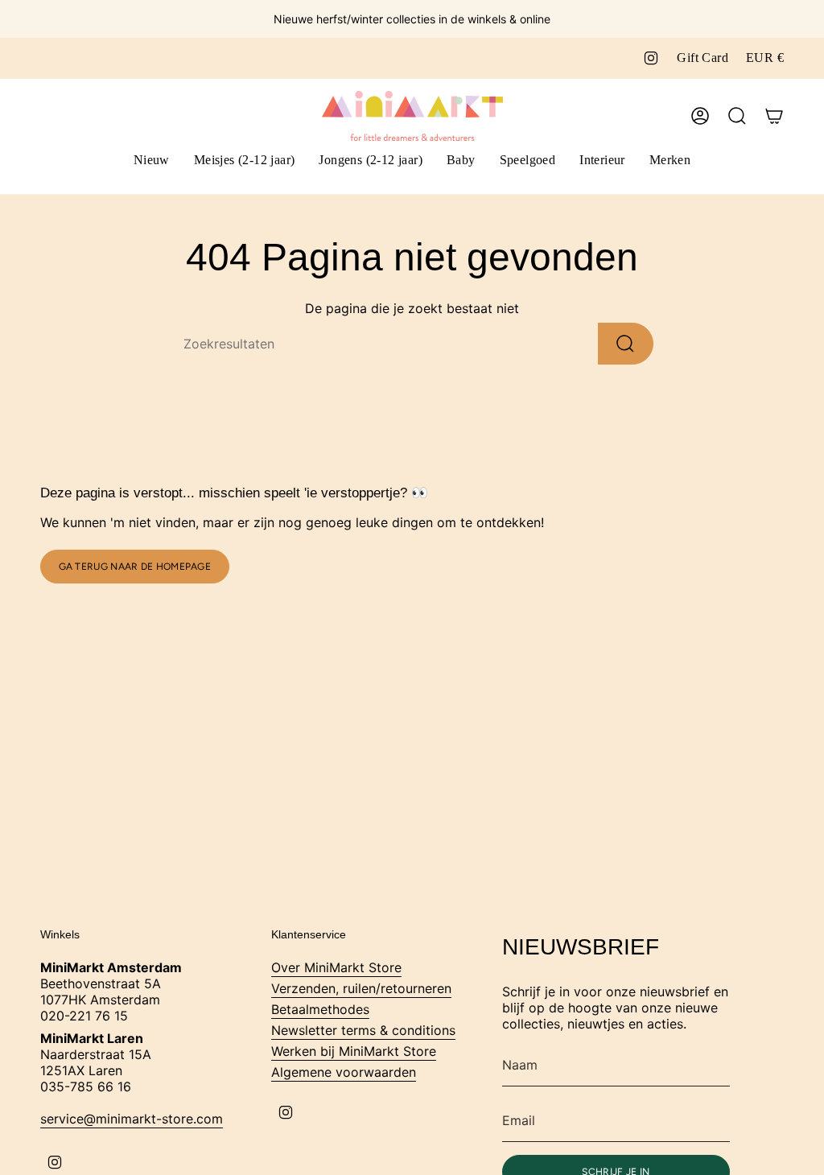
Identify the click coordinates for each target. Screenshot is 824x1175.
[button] (244, 161)
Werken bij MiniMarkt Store (353, 1051)
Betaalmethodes (320, 1009)
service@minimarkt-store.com (131, 1119)
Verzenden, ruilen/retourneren (361, 988)
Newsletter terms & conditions (363, 1030)
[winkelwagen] (774, 116)
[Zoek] (625, 344)
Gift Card (702, 57)
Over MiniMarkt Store (336, 967)
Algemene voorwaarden (343, 1072)
